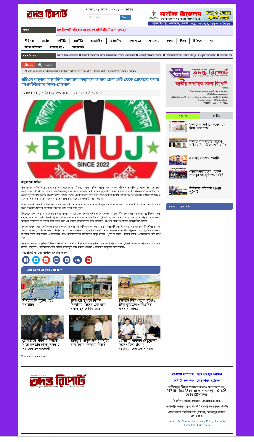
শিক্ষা (183, 41)
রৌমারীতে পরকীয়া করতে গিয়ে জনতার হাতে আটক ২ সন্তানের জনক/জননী (41, 344)
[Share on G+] (46, 260)
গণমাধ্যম (154, 41)
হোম (30, 65)
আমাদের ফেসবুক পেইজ (179, 206)
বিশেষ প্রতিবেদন (33, 47)
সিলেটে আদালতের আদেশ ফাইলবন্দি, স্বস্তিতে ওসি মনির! (96, 55)
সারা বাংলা (56, 47)
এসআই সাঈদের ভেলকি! (138, 55)
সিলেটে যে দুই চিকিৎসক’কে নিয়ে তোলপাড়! (207, 126)
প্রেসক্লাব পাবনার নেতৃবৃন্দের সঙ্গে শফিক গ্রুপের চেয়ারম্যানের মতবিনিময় (138, 344)
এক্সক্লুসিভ (115, 41)
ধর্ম (211, 41)
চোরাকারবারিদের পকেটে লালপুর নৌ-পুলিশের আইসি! (179, 55)
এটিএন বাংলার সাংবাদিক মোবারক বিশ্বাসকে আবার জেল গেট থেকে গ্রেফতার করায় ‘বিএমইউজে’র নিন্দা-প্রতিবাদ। (90, 82)
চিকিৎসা (197, 41)
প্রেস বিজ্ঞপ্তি (78, 47)
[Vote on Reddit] (66, 260)
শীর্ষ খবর (29, 41)
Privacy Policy (205, 421)
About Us (174, 421)
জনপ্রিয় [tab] (216, 116)
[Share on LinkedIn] (56, 260)
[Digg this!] (77, 260)
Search (125, 17)
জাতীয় (45, 41)
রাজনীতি (78, 41)
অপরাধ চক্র (135, 41)
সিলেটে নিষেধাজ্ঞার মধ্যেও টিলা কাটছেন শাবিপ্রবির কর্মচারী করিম (137, 304)
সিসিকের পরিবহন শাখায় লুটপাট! (223, 55)
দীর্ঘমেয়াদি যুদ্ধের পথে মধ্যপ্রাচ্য (37, 302)
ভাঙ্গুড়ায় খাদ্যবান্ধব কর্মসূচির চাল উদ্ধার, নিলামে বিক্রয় (90, 342)
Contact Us (189, 421)
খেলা (170, 41)
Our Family (203, 425)
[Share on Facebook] (26, 260)
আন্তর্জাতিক (97, 41)
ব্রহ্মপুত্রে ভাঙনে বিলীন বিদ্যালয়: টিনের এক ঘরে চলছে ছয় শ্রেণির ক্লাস (88, 304)
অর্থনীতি (61, 41)
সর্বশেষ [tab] (183, 116)
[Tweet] (36, 260)
